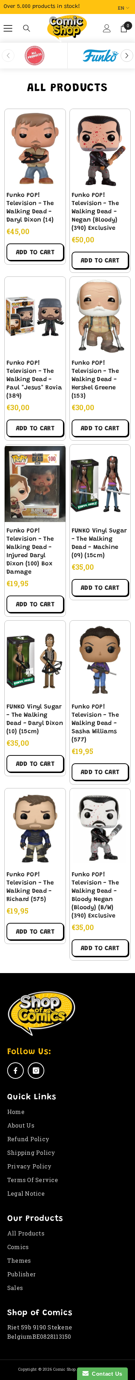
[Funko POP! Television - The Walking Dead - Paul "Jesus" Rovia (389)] (35, 316)
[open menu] (8, 28)
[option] (35, 55)
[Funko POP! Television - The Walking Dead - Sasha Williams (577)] (100, 660)
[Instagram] (36, 1070)
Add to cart (35, 253)
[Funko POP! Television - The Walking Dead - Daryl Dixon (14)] (35, 148)
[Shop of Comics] (35, 55)
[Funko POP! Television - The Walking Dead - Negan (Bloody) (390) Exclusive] (100, 148)
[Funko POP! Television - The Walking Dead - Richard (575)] (35, 827)
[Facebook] (15, 1070)
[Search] (26, 28)
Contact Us (105, 1374)
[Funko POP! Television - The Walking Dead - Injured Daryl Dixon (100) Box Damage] (35, 484)
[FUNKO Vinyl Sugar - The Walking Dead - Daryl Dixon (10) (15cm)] (35, 660)
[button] (105, 31)
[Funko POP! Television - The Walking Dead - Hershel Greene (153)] (100, 316)
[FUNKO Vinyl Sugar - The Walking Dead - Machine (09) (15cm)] (100, 484)
